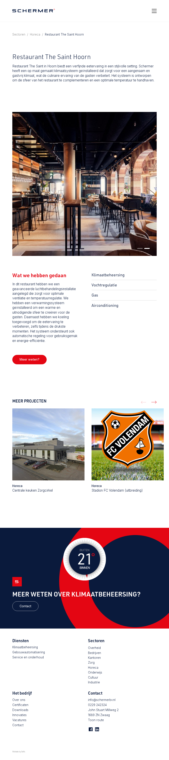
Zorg (91, 662)
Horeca (35, 34)
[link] (29, 359)
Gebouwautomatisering (28, 652)
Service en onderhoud (28, 657)
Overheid (94, 648)
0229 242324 (97, 705)
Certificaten (20, 705)
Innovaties (19, 715)
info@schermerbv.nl (102, 700)
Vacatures (19, 720)
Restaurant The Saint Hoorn (64, 34)
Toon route (96, 720)
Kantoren (94, 657)
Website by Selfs (18, 752)
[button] (140, 248)
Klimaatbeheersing (25, 647)
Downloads (20, 710)
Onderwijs (95, 672)
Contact (25, 606)
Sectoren (18, 34)
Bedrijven (94, 653)
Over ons (18, 700)
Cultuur (93, 677)
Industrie (94, 682)
